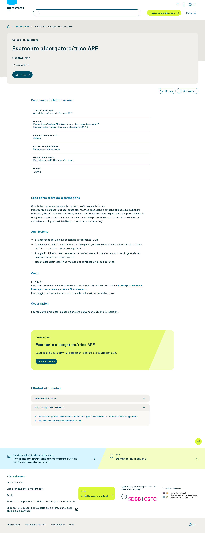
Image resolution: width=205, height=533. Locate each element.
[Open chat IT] (198, 441)
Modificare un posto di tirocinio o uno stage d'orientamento (41, 501)
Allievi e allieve (15, 482)
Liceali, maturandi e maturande (25, 488)
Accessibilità (57, 524)
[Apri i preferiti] (178, 4)
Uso (71, 524)
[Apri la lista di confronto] (184, 4)
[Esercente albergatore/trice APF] (102, 350)
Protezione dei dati (35, 524)
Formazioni (22, 26)
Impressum (13, 524)
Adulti (10, 495)
